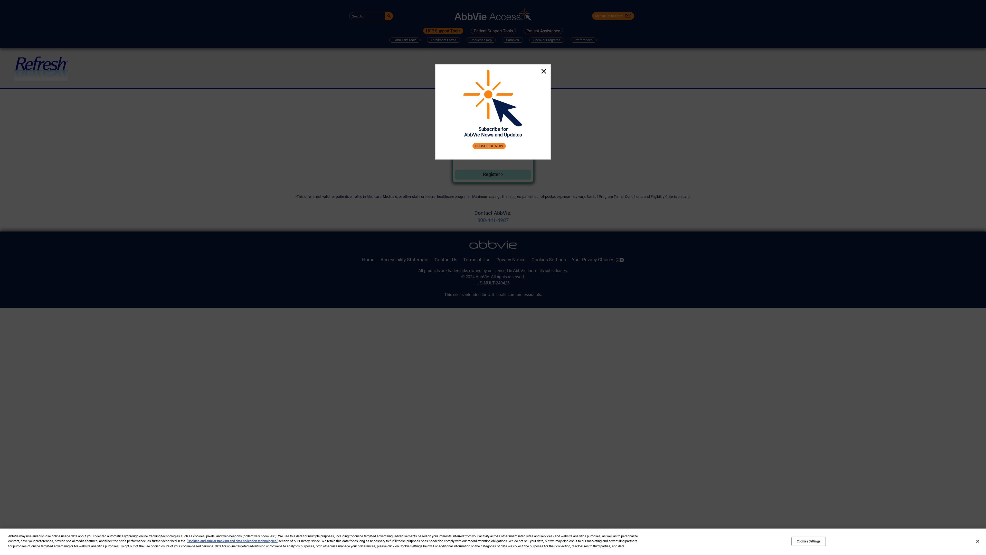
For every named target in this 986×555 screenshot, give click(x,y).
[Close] (977, 541)
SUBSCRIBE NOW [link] (489, 146)
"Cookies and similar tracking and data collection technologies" (232, 541)
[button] (544, 72)
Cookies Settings (808, 541)
